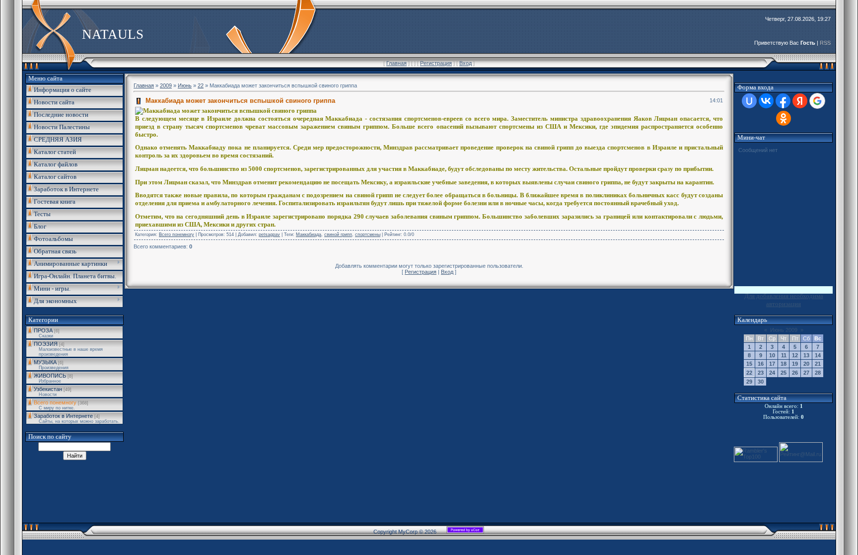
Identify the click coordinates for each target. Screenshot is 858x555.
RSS (825, 43)
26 (795, 373)
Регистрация (436, 63)
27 (806, 373)
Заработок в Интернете (63, 416)
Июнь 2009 (783, 330)
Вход (465, 63)
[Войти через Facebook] (783, 100)
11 (783, 355)
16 (761, 364)
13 (806, 355)
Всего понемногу (55, 402)
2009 (166, 85)
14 (818, 355)
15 (749, 364)
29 (749, 382)
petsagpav (269, 234)
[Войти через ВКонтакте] (766, 100)
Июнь (185, 85)
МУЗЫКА (45, 362)
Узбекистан (48, 389)
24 (772, 373)
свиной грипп (338, 234)
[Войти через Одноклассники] (783, 118)
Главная (396, 63)
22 (201, 85)
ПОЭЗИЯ (46, 344)
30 (761, 382)
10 (772, 355)
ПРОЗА (43, 330)
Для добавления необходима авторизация (783, 300)
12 (795, 355)
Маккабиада (308, 234)
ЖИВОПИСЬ (50, 376)
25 (783, 373)
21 (818, 364)
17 (772, 364)
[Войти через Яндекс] (799, 100)
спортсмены (367, 234)
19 (795, 364)
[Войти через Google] (817, 101)
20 (806, 364)
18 (783, 364)
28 (818, 373)
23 (761, 373)
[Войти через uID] (749, 100)
